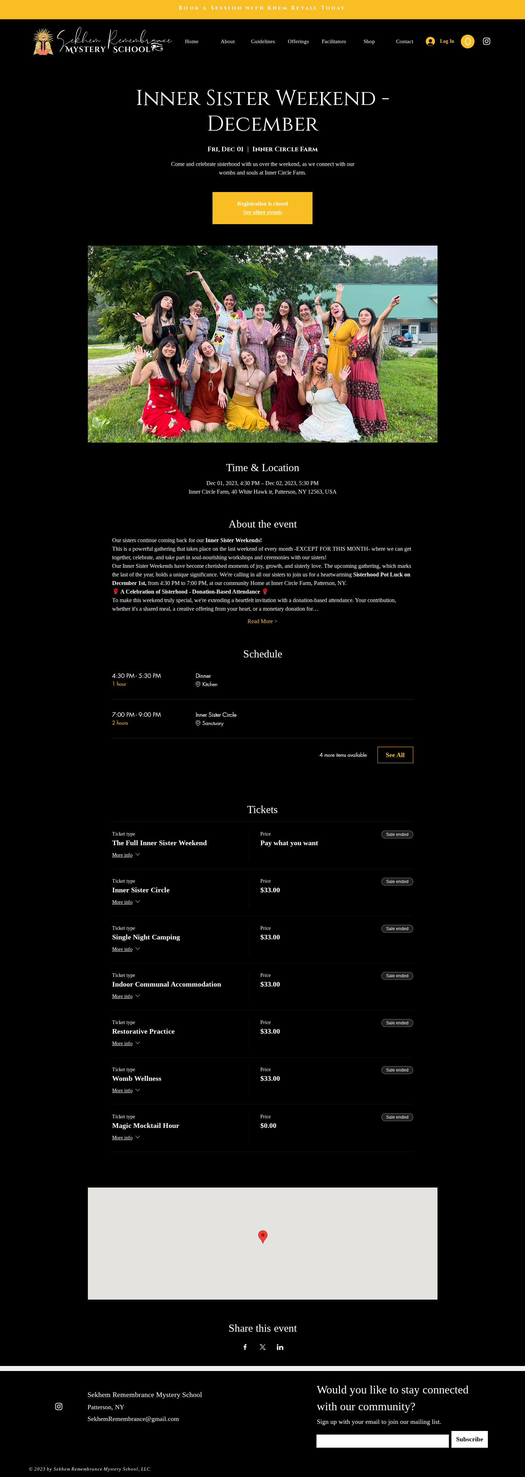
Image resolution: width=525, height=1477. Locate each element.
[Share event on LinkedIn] (280, 1347)
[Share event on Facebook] (245, 1347)
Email (321, 1432)
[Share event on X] (262, 1347)
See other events (262, 212)
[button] (468, 42)
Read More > (263, 621)
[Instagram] (486, 41)
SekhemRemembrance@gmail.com (133, 1418)
